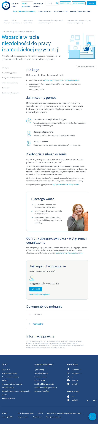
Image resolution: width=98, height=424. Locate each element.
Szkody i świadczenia (79, 3)
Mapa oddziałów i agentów (39, 294)
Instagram (75, 373)
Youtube (75, 380)
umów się (36, 289)
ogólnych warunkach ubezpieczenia (66, 184)
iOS (73, 396)
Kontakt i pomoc (65, 3)
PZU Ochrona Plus (56, 80)
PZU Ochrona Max (72, 80)
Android (75, 400)
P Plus (46, 80)
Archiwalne (38, 323)
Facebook (75, 369)
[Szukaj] (57, 3)
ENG (94, 400)
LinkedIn (75, 384)
